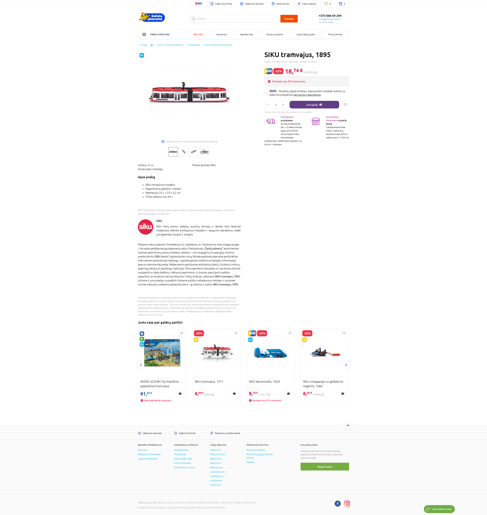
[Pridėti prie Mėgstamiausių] (345, 104)
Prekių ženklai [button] (335, 34)
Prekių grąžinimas (183, 458)
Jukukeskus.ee (217, 471)
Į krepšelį (312, 104)
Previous (141, 365)
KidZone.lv (215, 485)
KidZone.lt (215, 450)
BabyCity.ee (216, 467)
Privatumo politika (255, 450)
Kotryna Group (217, 454)
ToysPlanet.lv (217, 476)
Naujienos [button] (221, 34)
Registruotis (324, 466)
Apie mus (142, 450)
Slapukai (250, 462)
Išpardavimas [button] (246, 34)
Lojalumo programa (148, 458)
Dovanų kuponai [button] (275, 34)
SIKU (159, 220)
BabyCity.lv (216, 463)
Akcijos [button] (198, 34)
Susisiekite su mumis (184, 467)
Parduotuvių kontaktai (149, 454)
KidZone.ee (216, 480)
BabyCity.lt (215, 458)
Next (346, 365)
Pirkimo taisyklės (182, 463)
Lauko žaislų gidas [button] (306, 34)
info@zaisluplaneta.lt (329, 19)
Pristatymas (180, 454)
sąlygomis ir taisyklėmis (307, 94)
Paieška (289, 18)
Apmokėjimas (181, 450)
